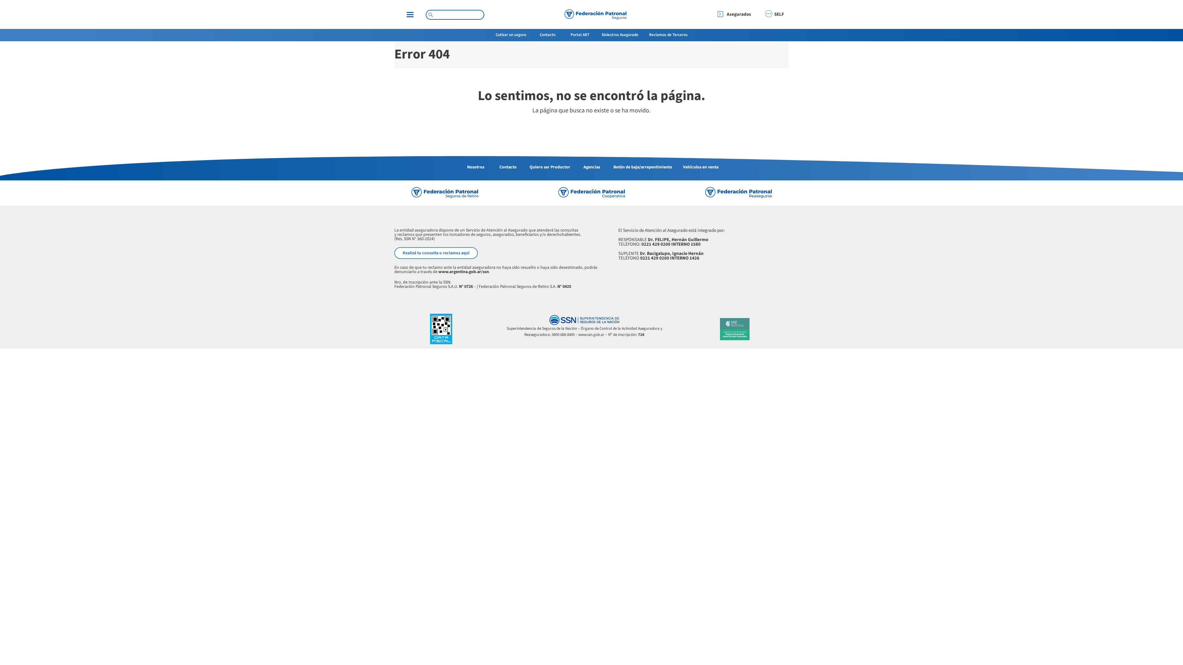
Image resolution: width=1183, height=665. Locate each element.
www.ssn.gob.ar (591, 334)
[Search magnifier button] (430, 14)
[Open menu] (410, 14)
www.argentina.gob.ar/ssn (463, 272)
